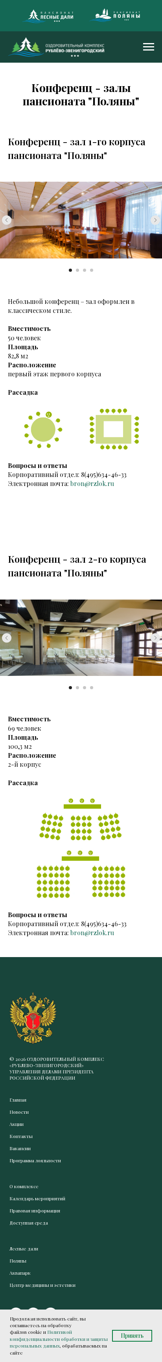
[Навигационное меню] (148, 47)
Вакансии (20, 1148)
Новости (19, 1112)
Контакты (21, 1136)
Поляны (17, 1260)
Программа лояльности (35, 1160)
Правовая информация (34, 1210)
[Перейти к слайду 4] (91, 270)
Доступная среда (28, 1222)
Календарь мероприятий (37, 1198)
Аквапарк (20, 1273)
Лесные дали (23, 1248)
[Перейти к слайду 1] (70, 270)
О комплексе (24, 1186)
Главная (17, 1099)
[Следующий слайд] (155, 220)
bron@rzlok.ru (92, 483)
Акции (16, 1124)
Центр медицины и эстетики (42, 1285)
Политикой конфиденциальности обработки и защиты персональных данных (59, 1339)
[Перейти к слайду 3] (84, 270)
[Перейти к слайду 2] (77, 270)
